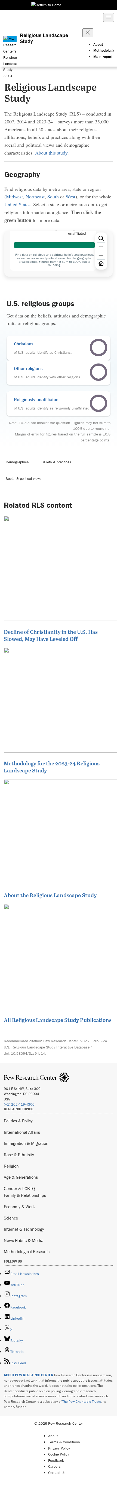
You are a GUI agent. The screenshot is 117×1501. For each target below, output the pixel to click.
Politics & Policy (18, 1120)
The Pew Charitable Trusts (81, 1401)
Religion (11, 1166)
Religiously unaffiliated (36, 399)
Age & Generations (21, 1177)
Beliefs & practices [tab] (56, 462)
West (70, 196)
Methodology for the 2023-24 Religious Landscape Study (52, 766)
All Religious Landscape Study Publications (58, 1020)
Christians (23, 344)
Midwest (14, 196)
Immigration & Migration (26, 1143)
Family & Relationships (25, 1195)
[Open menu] (108, 17)
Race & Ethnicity (19, 1154)
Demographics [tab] (17, 462)
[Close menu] (87, 32)
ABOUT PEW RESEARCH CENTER (28, 1375)
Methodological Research (27, 1251)
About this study (51, 152)
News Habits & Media (23, 1240)
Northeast (35, 196)
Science (11, 1218)
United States (17, 204)
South (53, 196)
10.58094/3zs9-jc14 (28, 1053)
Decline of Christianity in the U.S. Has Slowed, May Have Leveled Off (51, 635)
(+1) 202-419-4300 (19, 1104)
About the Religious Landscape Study (50, 895)
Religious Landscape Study (44, 38)
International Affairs (22, 1132)
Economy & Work (19, 1206)
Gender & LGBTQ (19, 1188)
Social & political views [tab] (24, 478)
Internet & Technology (24, 1229)
